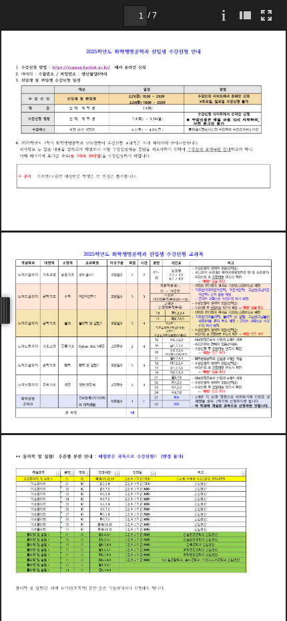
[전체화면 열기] (266, 15)
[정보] (223, 15)
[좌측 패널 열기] (245, 15)
